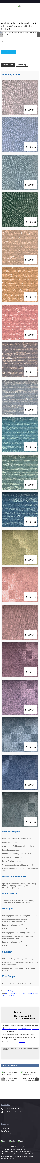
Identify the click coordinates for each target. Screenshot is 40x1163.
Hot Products (5, 1149)
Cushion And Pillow (7, 1134)
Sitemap (13, 1149)
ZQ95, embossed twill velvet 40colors (10, 1079)
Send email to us (9, 52)
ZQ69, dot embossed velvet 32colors (29, 1079)
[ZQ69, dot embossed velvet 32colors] (29, 1073)
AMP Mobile (21, 1149)
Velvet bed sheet (19, 1154)
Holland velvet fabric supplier (23, 1156)
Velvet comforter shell (8, 1158)
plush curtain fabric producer (10, 1151)
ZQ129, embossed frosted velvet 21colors (21, 991)
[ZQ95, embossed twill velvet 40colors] (10, 1073)
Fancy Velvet (29, 14)
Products (16, 14)
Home (6, 14)
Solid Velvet (5, 1128)
